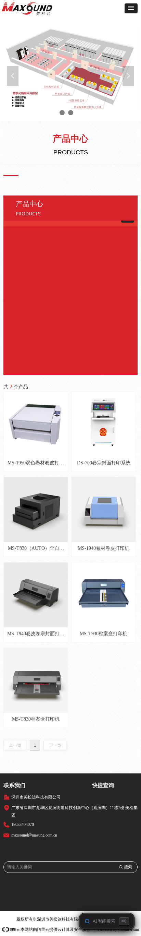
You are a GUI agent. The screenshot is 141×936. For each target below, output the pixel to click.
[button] (131, 8)
